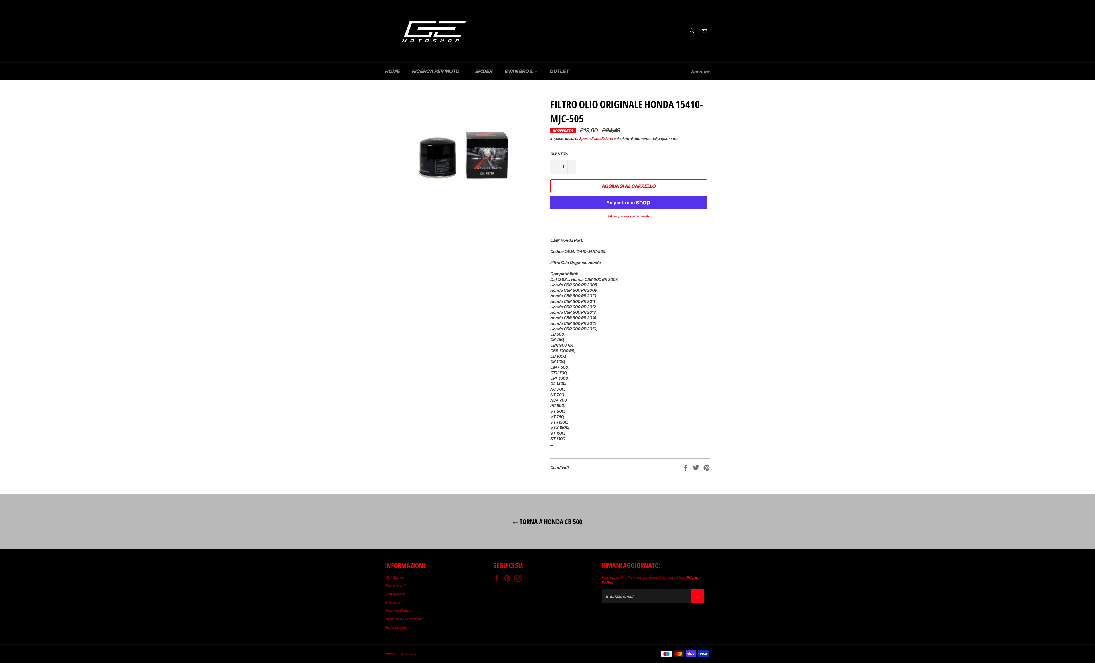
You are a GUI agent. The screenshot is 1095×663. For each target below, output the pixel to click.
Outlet (559, 71)
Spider (483, 71)
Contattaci (395, 585)
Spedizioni (395, 594)
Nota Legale (396, 627)
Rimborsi (393, 602)
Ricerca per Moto (436, 71)
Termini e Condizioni (404, 619)
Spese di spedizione (596, 138)
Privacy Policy (398, 610)
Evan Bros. (520, 71)
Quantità (559, 154)
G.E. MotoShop (405, 654)
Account (700, 71)
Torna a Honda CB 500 (550, 521)
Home (392, 71)
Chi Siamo (394, 577)
